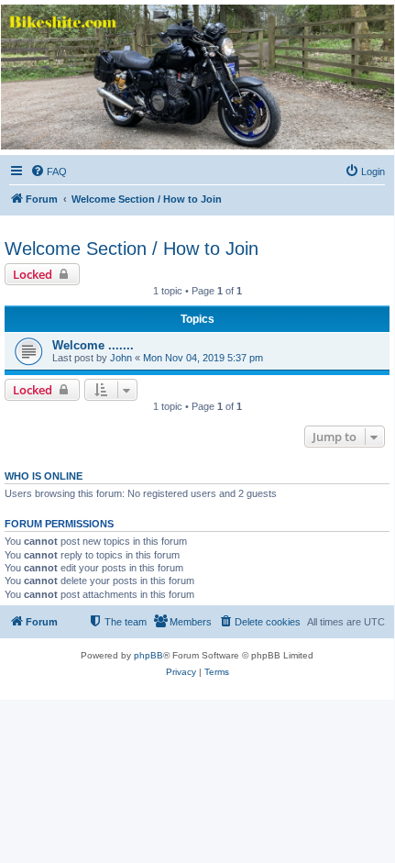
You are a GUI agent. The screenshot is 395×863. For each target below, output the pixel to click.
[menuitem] (48, 171)
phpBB (148, 655)
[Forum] (196, 77)
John (121, 357)
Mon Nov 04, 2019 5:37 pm (203, 357)
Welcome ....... (93, 345)
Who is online (43, 475)
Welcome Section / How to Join (131, 248)
